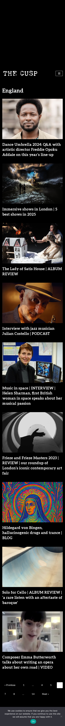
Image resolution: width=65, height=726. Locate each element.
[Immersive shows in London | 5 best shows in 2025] (32, 184)
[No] (61, 716)
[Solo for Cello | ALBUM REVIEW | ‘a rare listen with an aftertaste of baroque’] (32, 567)
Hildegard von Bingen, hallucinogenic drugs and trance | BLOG (32, 533)
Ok (33, 721)
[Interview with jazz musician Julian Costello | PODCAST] (32, 303)
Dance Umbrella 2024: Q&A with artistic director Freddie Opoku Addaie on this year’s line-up (31, 149)
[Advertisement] (32, 34)
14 (33, 694)
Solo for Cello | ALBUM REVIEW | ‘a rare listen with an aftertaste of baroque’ (32, 597)
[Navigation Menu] (59, 73)
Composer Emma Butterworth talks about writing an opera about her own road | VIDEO (29, 662)
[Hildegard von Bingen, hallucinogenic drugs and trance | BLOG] (32, 502)
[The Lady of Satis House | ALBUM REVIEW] (32, 243)
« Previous (10, 685)
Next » (45, 694)
